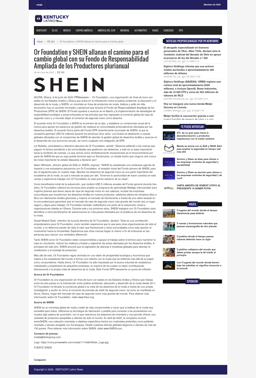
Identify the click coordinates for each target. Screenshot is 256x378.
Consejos (169, 30)
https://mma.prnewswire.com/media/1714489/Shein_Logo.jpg (74, 342)
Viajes (155, 30)
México (67, 30)
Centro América (84, 30)
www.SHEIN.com (113, 328)
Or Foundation (42, 279)
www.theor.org (86, 297)
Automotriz (140, 30)
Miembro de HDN (212, 4)
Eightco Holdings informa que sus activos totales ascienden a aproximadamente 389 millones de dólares (189, 69)
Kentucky (41, 30)
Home (39, 4)
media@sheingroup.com (47, 337)
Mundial (124, 30)
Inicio (40, 41)
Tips (181, 30)
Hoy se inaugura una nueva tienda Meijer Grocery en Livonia (188, 105)
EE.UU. (55, 30)
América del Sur (106, 30)
